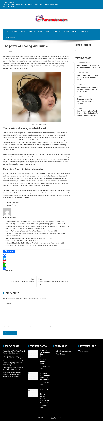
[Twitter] (36, 258)
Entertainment (29, 4)
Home (5, 4)
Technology (57, 31)
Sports (66, 31)
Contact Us (84, 31)
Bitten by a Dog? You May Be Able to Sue (19, 228)
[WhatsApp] (36, 265)
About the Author (13, 203)
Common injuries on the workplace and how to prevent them (53, 281)
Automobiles (19, 4)
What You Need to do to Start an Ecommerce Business (24, 238)
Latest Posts (11, 205)
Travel (74, 31)
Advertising (11, 4)
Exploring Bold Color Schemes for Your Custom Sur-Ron (87, 101)
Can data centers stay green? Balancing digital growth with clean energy (88, 89)
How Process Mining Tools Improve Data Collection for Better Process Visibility (87, 113)
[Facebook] (36, 255)
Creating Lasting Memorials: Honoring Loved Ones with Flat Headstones (29, 221)
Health (23, 31)
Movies (40, 31)
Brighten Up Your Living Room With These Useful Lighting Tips (26, 231)
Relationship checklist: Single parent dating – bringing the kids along (44, 396)
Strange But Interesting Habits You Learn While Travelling (24, 245)
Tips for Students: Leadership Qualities (21, 280)
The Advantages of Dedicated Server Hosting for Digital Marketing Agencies (30, 224)
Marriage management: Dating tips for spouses (45, 376)
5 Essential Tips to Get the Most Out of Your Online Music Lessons (28, 243)
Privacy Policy (10, 37)
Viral (52, 418)
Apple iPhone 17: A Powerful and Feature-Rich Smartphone (88, 66)
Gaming (15, 31)
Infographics (54, 4)
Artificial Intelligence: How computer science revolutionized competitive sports (31, 226)
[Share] (36, 268)
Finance (36, 4)
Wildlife (13, 6)
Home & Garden (44, 4)
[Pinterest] (36, 261)
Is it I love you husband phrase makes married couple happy (45, 357)
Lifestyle (32, 31)
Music (48, 31)
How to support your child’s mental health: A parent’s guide (87, 77)
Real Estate (6, 6)
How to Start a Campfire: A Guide (16, 241)
